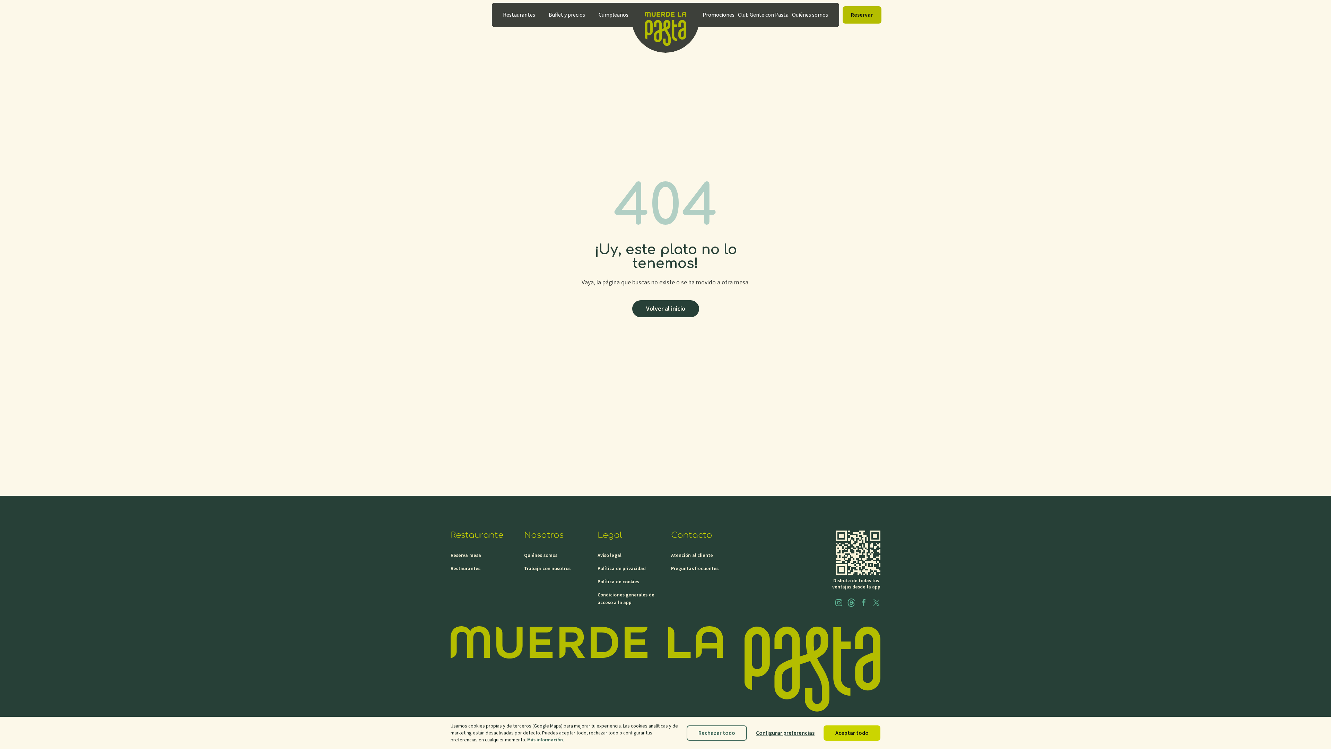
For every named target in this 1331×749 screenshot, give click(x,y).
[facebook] (864, 603)
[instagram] (839, 603)
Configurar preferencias (785, 733)
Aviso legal (609, 555)
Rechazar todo (716, 733)
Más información (545, 740)
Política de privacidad (622, 568)
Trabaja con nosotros (547, 568)
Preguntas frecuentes (695, 568)
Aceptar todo (852, 733)
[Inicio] (665, 15)
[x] (876, 603)
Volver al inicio (665, 308)
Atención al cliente (692, 555)
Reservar (862, 15)
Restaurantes (465, 568)
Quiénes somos (540, 555)
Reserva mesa (466, 555)
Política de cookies (618, 581)
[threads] (851, 603)
